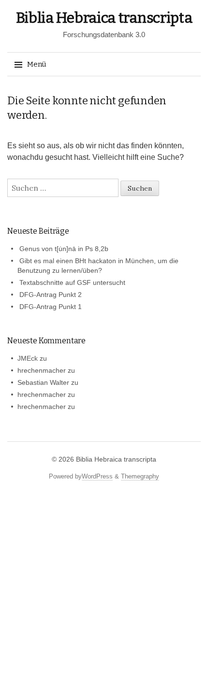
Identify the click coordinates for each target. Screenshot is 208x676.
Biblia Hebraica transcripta (104, 18)
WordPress (97, 476)
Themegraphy (140, 476)
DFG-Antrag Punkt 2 (50, 294)
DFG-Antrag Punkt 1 (50, 306)
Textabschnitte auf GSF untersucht (72, 282)
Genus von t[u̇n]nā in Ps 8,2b (63, 249)
